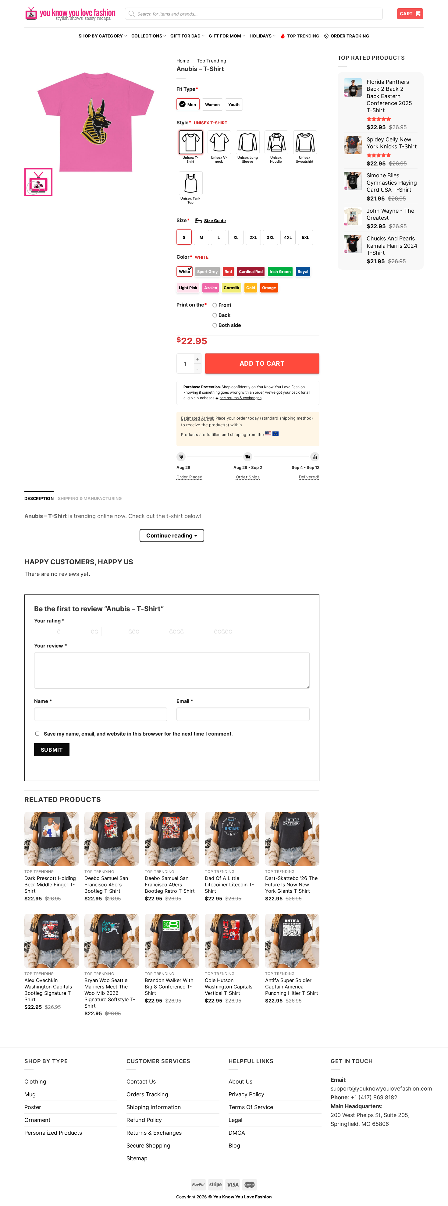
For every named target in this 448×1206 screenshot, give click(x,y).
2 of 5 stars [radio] (77, 632)
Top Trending (303, 36)
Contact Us (141, 1081)
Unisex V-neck (219, 159)
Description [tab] (39, 498)
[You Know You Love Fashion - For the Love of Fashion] (70, 14)
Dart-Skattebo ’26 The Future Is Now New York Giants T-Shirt (291, 884)
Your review (50, 646)
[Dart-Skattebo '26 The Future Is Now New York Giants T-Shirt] (292, 839)
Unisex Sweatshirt (304, 159)
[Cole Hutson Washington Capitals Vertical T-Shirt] (232, 941)
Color (184, 257)
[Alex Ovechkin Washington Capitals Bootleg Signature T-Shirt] (51, 941)
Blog (234, 1145)
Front (225, 305)
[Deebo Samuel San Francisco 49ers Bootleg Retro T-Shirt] (172, 839)
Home (182, 61)
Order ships (248, 476)
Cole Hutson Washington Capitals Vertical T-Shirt (228, 986)
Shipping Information (153, 1107)
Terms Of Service (251, 1107)
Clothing (35, 1081)
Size (183, 220)
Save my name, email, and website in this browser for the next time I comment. (138, 734)
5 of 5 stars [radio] (200, 632)
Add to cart (262, 363)
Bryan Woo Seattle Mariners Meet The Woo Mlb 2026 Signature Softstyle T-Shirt (109, 993)
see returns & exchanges (240, 397)
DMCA (237, 1133)
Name (43, 701)
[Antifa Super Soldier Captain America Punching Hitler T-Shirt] (292, 941)
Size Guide (215, 220)
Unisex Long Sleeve (247, 159)
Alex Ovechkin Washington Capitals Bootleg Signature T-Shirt (48, 989)
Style (183, 122)
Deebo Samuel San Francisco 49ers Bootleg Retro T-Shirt (170, 884)
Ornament (37, 1120)
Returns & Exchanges (154, 1133)
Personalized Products (53, 1133)
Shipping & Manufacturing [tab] (90, 498)
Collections (146, 36)
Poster (32, 1107)
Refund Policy (144, 1120)
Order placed (189, 476)
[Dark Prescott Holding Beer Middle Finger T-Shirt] (51, 839)
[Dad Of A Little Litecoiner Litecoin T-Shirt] (232, 839)
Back (224, 315)
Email (184, 701)
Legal (235, 1120)
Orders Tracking (147, 1094)
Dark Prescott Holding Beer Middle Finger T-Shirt (50, 884)
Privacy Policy (246, 1094)
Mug (30, 1094)
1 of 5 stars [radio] (44, 632)
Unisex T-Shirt (190, 159)
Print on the (191, 305)
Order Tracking (350, 36)
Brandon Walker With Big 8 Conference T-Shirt (169, 986)
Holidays (261, 36)
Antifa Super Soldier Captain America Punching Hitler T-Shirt (291, 986)
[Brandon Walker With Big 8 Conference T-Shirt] (172, 941)
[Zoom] (33, 188)
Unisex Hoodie (276, 159)
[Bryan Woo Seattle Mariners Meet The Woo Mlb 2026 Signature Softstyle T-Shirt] (111, 941)
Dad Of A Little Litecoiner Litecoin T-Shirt (229, 884)
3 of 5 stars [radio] (114, 632)
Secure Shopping (148, 1145)
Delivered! (309, 476)
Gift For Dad (185, 36)
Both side (230, 325)
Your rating (49, 621)
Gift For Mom (225, 36)
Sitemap (137, 1158)
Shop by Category (101, 36)
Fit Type (187, 89)
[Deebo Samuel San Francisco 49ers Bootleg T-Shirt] (111, 839)
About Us (240, 1081)
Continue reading (169, 535)
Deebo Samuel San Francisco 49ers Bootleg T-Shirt (106, 884)
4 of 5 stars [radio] (155, 632)
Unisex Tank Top (190, 200)
